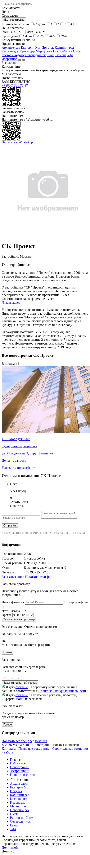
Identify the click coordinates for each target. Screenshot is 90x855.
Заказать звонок (13, 112)
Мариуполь (44, 51)
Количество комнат (15, 24)
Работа (8, 752)
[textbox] (21, 4)
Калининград (64, 47)
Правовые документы (34, 748)
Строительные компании (70, 748)
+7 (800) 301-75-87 (15, 85)
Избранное (10, 59)
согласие (45, 532)
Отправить (10, 525)
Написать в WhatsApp (17, 142)
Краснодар (27, 51)
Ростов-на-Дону (13, 55)
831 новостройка (13, 19)
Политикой (10, 847)
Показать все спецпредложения (24, 741)
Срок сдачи (10, 36)
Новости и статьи (22, 774)
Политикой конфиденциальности (62, 691)
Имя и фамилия (13, 602)
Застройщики (19, 771)
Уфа (70, 55)
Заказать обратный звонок (20, 682)
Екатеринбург (31, 47)
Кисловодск (10, 51)
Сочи (50, 55)
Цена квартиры (13, 28)
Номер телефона (76, 602)
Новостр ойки (19, 767)
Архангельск (11, 47)
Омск (77, 51)
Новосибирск (62, 51)
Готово (7, 652)
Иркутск (48, 47)
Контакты (9, 748)
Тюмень (60, 55)
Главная (15, 759)
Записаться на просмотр (19, 619)
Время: (7, 615)
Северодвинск (35, 55)
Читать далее (11, 302)
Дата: (5, 611)
